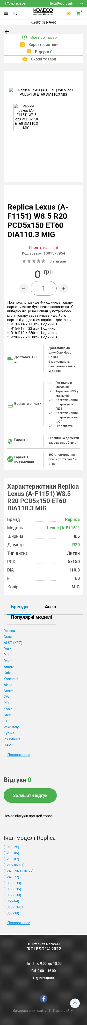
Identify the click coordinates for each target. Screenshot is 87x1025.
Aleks (8, 685)
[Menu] (6, 13)
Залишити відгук (30, 795)
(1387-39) (11, 913)
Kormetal (11, 679)
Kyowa (9, 733)
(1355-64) (11, 901)
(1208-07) (11, 859)
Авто (50, 607)
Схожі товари (43, 59)
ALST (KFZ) (13, 643)
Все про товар (43, 37)
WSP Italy (11, 727)
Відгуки (43, 52)
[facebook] (43, 999)
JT (6, 721)
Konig (8, 709)
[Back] (7, 32)
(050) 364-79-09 (45, 22)
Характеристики (43, 44)
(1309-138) (12, 895)
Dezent (9, 661)
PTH (7, 703)
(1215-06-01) (14, 865)
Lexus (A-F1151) (63, 527)
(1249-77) (11, 877)
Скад (8, 637)
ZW (6, 697)
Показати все (18, 755)
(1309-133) (12, 883)
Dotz (7, 649)
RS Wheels (12, 739)
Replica (72, 519)
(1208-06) (11, 853)
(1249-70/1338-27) (19, 871)
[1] (68, 13)
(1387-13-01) (14, 907)
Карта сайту (63, 1010)
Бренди (19, 607)
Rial (6, 655)
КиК (7, 673)
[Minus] (24, 288)
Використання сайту (29, 1010)
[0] (78, 13)
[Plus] (63, 288)
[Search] (15, 13)
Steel (8, 715)
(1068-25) (11, 847)
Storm (9, 691)
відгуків (58, 261)
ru (77, 3)
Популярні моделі (31, 617)
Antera (9, 667)
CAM (7, 745)
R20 (76, 544)
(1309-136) (12, 889)
